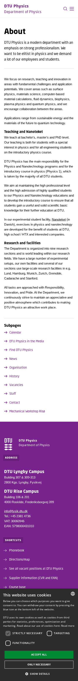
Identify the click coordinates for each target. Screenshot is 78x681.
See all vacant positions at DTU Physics (36, 568)
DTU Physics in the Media (26, 341)
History (14, 376)
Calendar (15, 332)
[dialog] (39, 635)
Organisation (18, 367)
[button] (72, 8)
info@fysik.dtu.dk (16, 511)
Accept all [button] (39, 654)
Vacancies (16, 385)
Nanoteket (59, 219)
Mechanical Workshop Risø (27, 411)
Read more (67, 626)
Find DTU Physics (21, 350)
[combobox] (73, 594)
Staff (12, 393)
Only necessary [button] (39, 664)
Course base (17, 587)
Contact (14, 402)
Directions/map (19, 559)
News (13, 359)
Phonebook (16, 550)
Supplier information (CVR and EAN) (33, 578)
